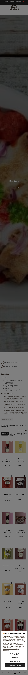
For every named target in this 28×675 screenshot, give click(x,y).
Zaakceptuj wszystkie (15, 665)
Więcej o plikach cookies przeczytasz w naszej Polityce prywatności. (12, 649)
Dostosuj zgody (15, 661)
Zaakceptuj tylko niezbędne (15, 655)
